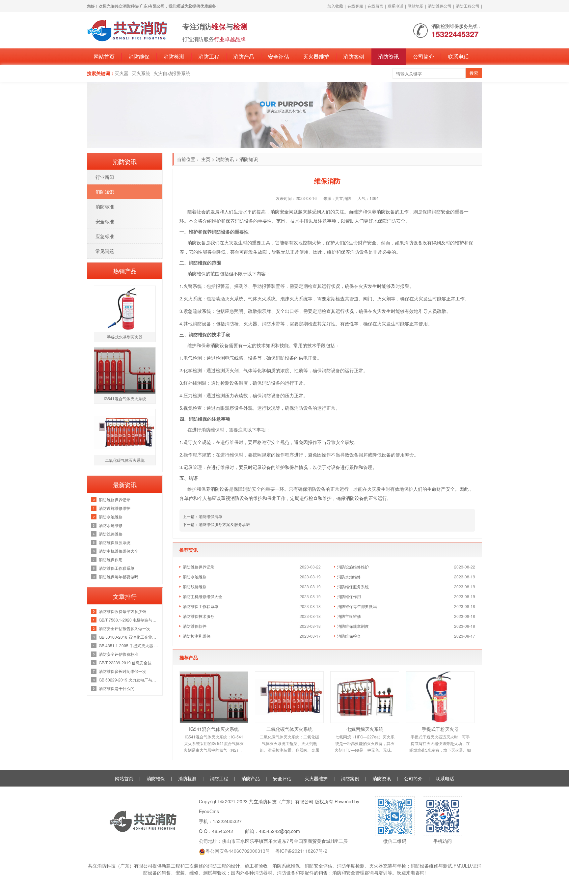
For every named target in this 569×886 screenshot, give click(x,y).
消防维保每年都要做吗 (357, 606)
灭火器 (121, 73)
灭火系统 (141, 73)
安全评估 (278, 56)
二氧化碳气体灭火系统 (289, 729)
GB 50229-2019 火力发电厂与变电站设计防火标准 (129, 679)
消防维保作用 (349, 596)
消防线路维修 (194, 586)
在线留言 (375, 6)
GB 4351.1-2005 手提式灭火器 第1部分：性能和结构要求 (129, 645)
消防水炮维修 (349, 576)
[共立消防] (128, 29)
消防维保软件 (194, 626)
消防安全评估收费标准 (118, 654)
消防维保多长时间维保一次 (122, 671)
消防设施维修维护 (353, 566)
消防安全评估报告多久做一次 (124, 628)
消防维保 (138, 56)
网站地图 (415, 6)
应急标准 (104, 236)
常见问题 (104, 251)
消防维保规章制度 (353, 626)
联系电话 (395, 6)
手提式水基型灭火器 (125, 337)
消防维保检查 (349, 636)
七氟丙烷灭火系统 (364, 729)
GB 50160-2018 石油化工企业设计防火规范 (129, 637)
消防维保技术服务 (198, 616)
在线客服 (355, 6)
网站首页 (104, 56)
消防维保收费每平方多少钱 (122, 611)
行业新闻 (104, 177)
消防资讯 (388, 56)
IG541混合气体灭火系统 (214, 729)
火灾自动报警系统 (171, 73)
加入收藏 (335, 6)
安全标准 (104, 221)
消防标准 (104, 206)
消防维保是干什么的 (116, 688)
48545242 (222, 831)
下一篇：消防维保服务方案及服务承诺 (216, 524)
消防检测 (173, 56)
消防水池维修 (194, 576)
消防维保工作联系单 (200, 606)
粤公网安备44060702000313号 (237, 850)
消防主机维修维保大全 (202, 596)
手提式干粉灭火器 (440, 729)
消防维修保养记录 (198, 566)
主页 (205, 159)
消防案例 (353, 56)
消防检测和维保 (196, 636)
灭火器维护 (316, 56)
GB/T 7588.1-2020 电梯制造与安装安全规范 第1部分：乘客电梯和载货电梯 (129, 620)
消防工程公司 (467, 6)
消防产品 (243, 56)
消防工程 (208, 56)
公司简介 (423, 56)
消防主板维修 (349, 616)
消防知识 (248, 159)
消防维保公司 (439, 6)
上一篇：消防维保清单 (202, 516)
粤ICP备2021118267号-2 (301, 850)
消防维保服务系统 (353, 586)
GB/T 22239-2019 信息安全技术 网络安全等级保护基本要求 (129, 662)
